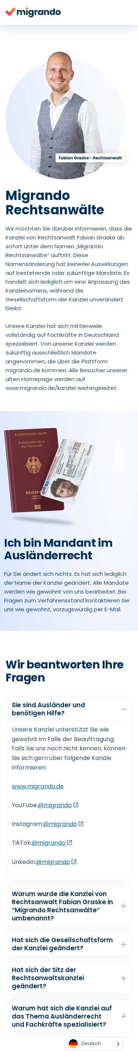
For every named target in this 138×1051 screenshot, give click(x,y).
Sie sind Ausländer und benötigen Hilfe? (48, 709)
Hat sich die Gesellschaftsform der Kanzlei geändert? (62, 944)
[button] (69, 709)
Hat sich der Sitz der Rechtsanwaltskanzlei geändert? (48, 978)
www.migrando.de (38, 786)
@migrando (55, 805)
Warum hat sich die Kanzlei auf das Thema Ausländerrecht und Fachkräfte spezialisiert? (62, 1016)
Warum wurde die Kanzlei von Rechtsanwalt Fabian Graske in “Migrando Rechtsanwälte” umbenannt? (62, 906)
